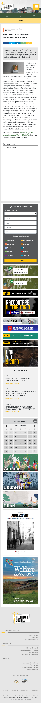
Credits (22, 692)
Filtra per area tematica (20, 236)
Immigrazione (28, 240)
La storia (35, 637)
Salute (9, 251)
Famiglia (10, 248)
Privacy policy (24, 690)
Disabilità (10, 244)
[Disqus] (20, 175)
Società (10, 255)
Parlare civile (33, 652)
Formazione (34, 665)
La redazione (33, 635)
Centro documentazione (29, 667)
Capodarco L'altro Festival (29, 650)
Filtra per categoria (11, 210)
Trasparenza (14, 690)
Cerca (21, 261)
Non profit (26, 244)
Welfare (26, 255)
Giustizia (26, 251)
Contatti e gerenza (31, 639)
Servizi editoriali (32, 669)
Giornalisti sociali (32, 648)
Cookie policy (35, 690)
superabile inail (9, 147)
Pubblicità (5, 690)
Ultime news (20, 370)
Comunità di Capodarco (30, 654)
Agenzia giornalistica (30, 663)
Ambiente (10, 240)
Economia (26, 248)
